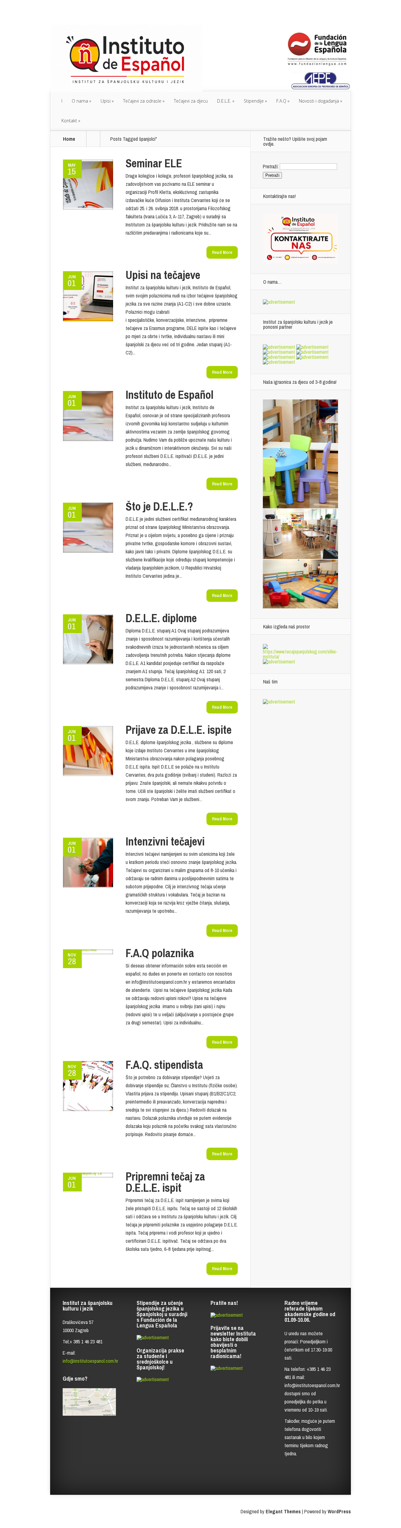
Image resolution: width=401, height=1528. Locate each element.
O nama (80, 101)
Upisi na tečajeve (163, 274)
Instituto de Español (169, 394)
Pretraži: (271, 166)
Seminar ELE (154, 163)
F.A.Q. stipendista (164, 1064)
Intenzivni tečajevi (165, 841)
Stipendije (254, 101)
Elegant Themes (283, 1511)
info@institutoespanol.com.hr (90, 1361)
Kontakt (69, 121)
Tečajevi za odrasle (142, 101)
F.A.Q (281, 101)
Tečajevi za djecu (191, 101)
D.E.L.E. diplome (161, 618)
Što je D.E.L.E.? (159, 506)
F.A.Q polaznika (160, 953)
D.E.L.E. (224, 101)
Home (69, 138)
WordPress (339, 1511)
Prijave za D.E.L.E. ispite (179, 729)
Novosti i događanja (319, 101)
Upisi (106, 101)
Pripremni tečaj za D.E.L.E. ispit (165, 1182)
